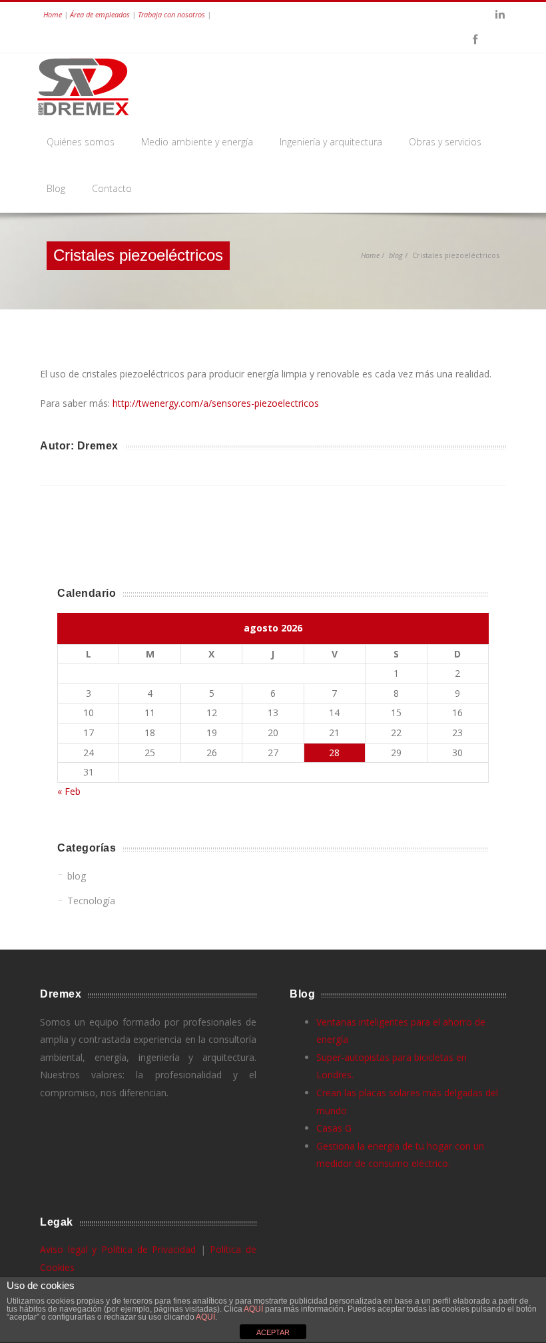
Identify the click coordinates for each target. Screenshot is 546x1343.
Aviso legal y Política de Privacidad (118, 1249)
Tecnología (91, 900)
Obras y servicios (445, 141)
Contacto (112, 188)
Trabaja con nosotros (171, 14)
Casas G (334, 1128)
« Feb (69, 791)
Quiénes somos (81, 141)
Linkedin (500, 14)
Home (52, 14)
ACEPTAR (273, 1332)
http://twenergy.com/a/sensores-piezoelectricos (216, 403)
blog (396, 255)
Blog (56, 188)
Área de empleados (100, 14)
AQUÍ (254, 1309)
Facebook (474, 40)
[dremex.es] (87, 86)
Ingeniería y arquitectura (331, 141)
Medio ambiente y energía (197, 141)
